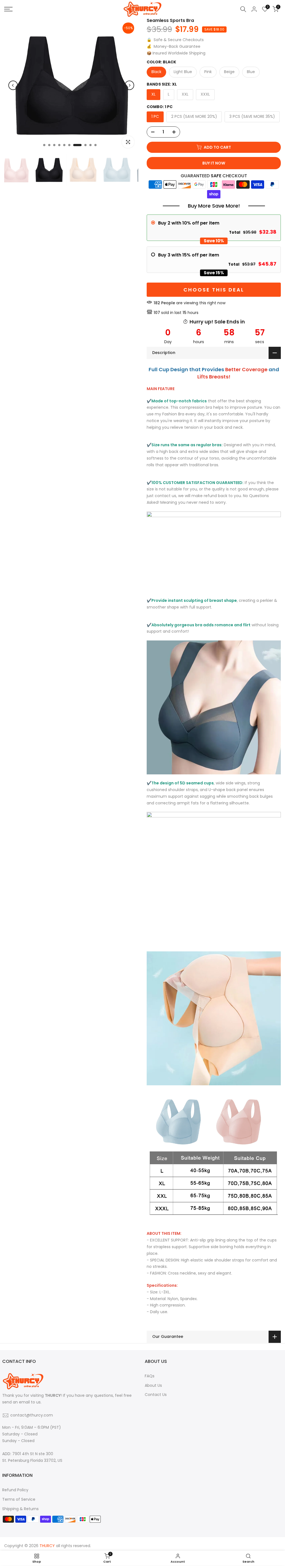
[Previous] (13, 85)
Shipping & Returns (20, 1509)
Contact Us (156, 1394)
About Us (153, 1385)
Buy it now (213, 163)
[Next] (129, 85)
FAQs (149, 1376)
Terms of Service (18, 1499)
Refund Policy (15, 1490)
